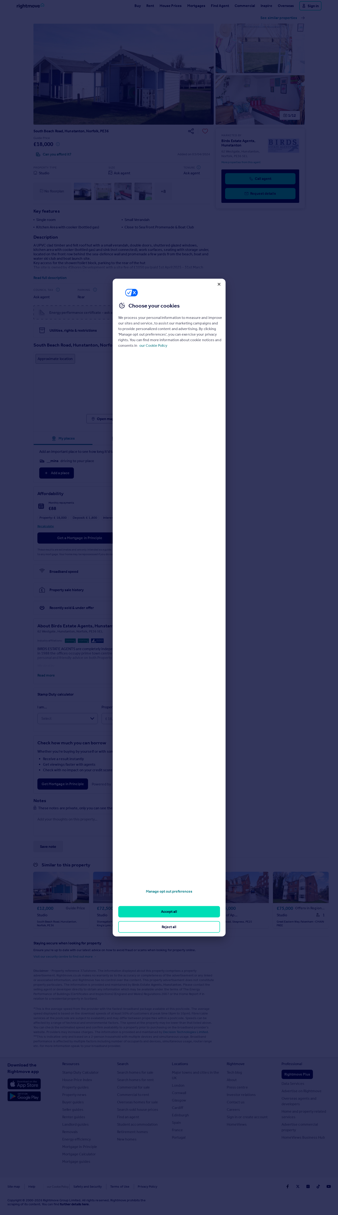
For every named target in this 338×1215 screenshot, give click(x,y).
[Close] (219, 284)
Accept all (169, 911)
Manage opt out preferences (169, 891)
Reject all (169, 926)
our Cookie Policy (153, 345)
